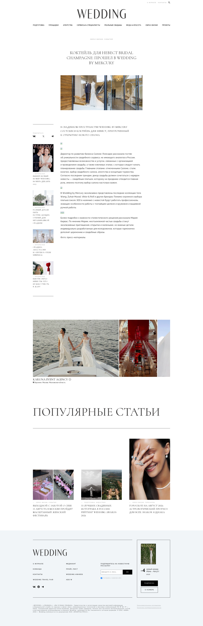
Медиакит (71, 564)
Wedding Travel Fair (43, 579)
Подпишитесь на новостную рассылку (115, 565)
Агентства (67, 25)
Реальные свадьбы (113, 25)
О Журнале (38, 564)
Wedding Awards (74, 574)
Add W (69, 579)
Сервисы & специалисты (88, 25)
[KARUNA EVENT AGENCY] (70, 380)
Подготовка (38, 25)
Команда (37, 569)
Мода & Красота (133, 25)
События (108, 39)
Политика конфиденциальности (149, 607)
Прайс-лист (72, 569)
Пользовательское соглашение (149, 605)
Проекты (166, 25)
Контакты (162, 2)
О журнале (151, 2)
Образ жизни (152, 25)
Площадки (54, 25)
